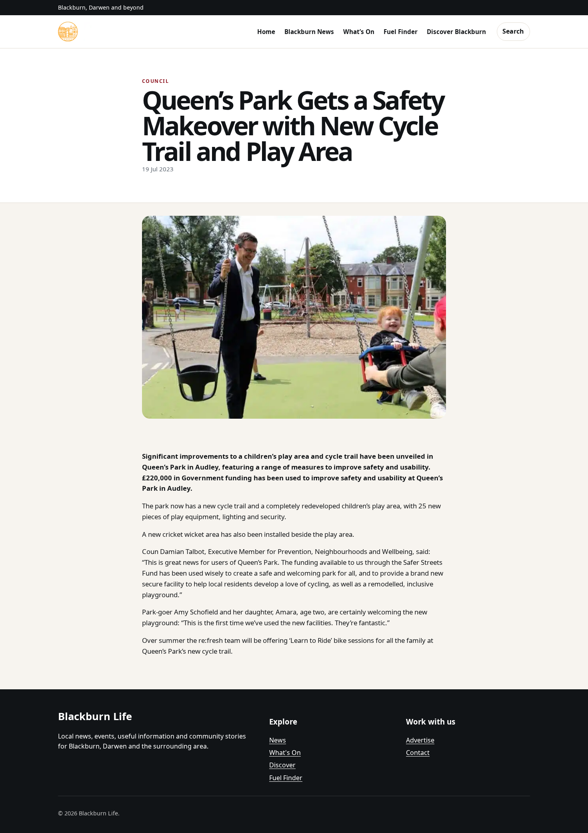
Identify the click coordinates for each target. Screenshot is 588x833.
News (277, 740)
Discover (282, 765)
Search (513, 31)
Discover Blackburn (456, 32)
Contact (418, 752)
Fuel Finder (401, 32)
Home (266, 32)
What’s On (358, 32)
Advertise (420, 740)
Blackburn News (309, 32)
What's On (285, 752)
